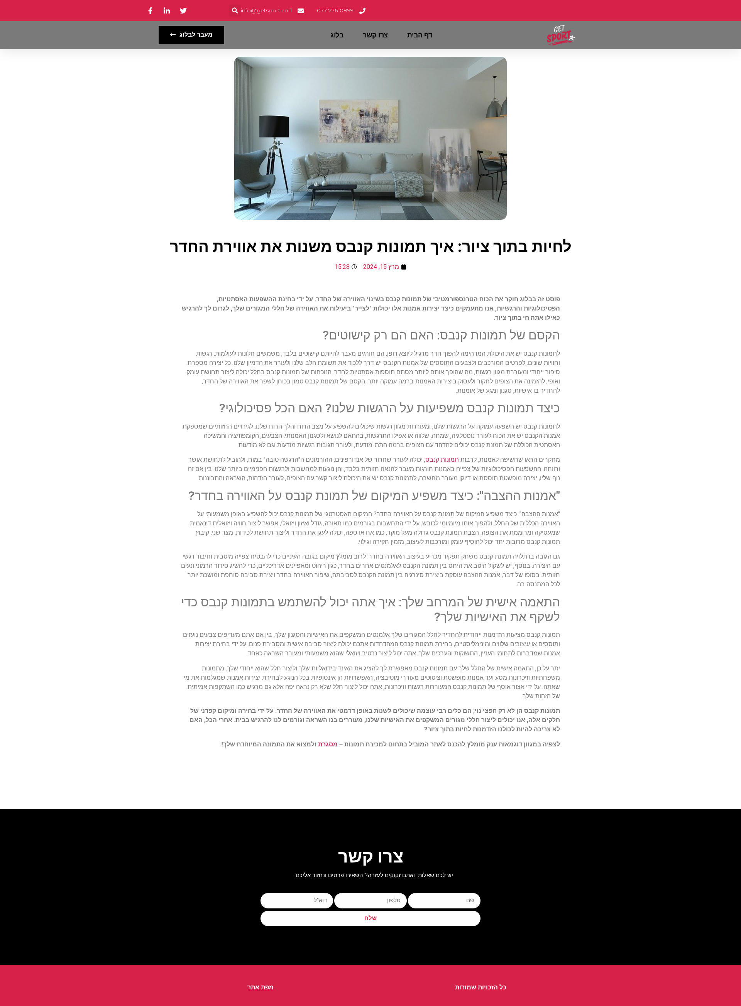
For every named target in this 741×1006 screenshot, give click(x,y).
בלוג (336, 35)
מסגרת (328, 744)
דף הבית (419, 35)
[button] (235, 11)
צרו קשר (375, 35)
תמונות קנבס (442, 459)
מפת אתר (260, 987)
